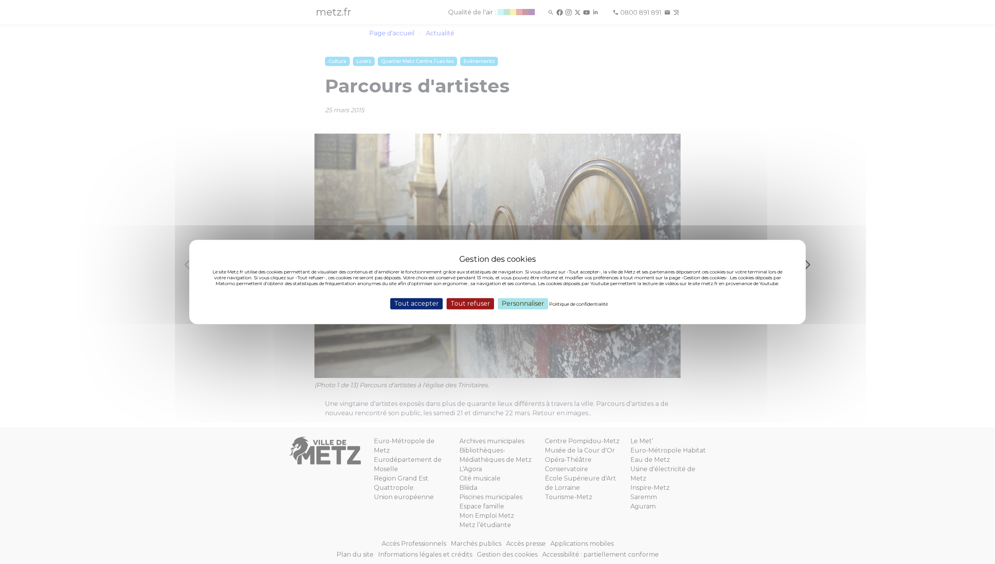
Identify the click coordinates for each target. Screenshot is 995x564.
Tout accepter (416, 303)
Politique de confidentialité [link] (578, 304)
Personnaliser (523, 303)
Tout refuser (470, 303)
